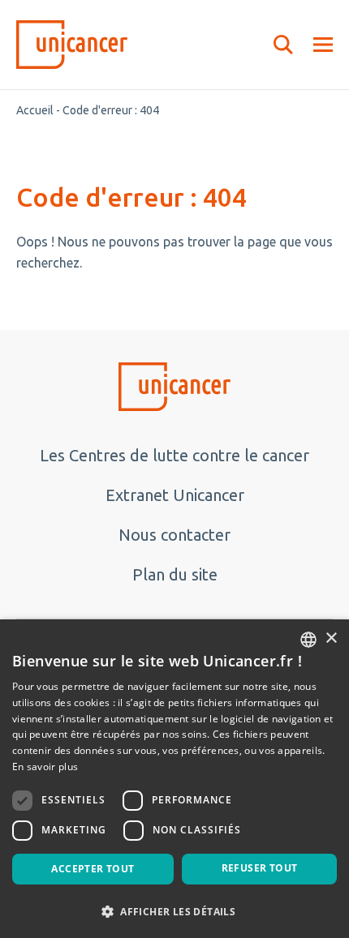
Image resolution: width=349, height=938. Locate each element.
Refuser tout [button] (260, 868)
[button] (174, 910)
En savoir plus (45, 766)
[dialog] (174, 778)
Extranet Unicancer (175, 495)
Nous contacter (174, 534)
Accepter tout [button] (92, 869)
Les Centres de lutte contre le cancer (174, 455)
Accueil (35, 110)
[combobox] (308, 640)
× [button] (331, 638)
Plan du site (175, 574)
